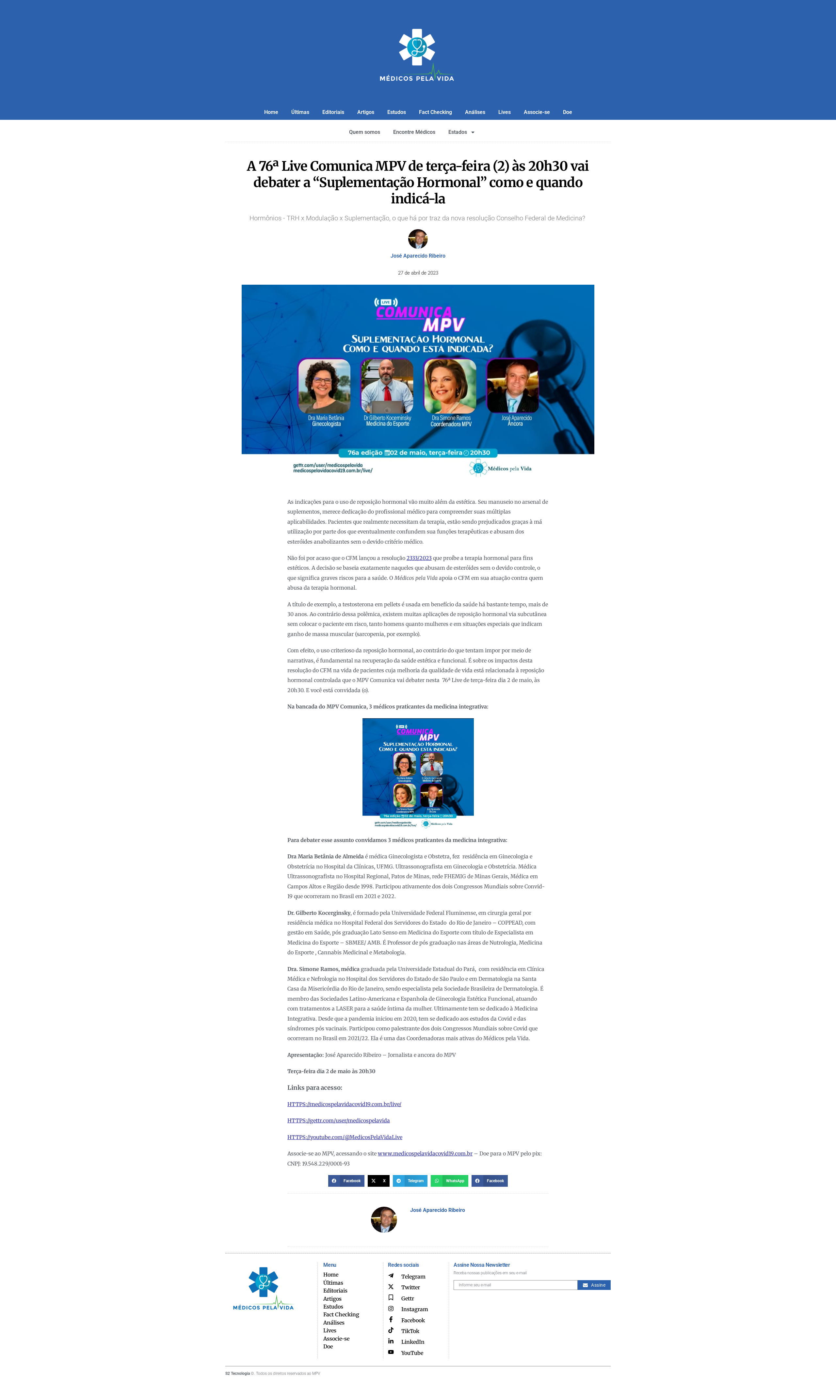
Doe (567, 112)
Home (271, 112)
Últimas (300, 112)
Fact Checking (435, 112)
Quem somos (364, 132)
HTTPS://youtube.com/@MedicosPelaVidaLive (344, 1137)
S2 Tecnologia (237, 1373)
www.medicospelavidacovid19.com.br (425, 1153)
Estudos (396, 112)
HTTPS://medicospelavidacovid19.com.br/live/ (344, 1104)
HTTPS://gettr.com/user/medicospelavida (338, 1120)
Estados (457, 132)
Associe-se (537, 112)
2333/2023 (419, 558)
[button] (346, 1181)
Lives (504, 112)
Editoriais (333, 112)
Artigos (365, 112)
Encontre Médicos (414, 132)
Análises (475, 112)
